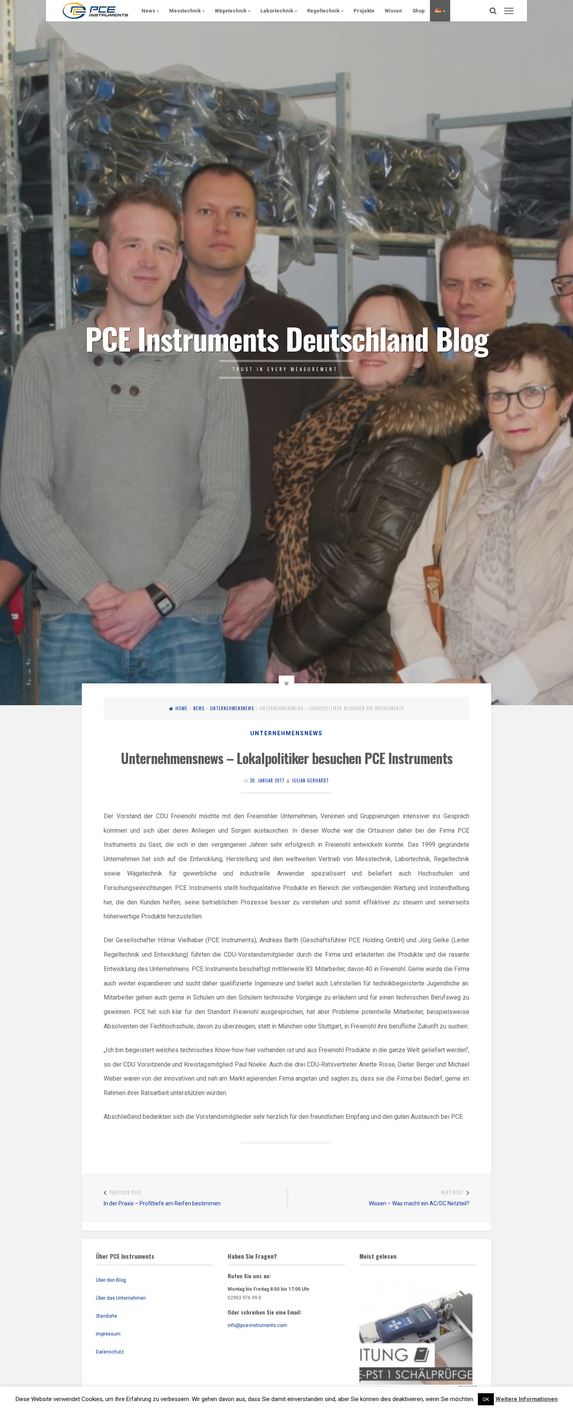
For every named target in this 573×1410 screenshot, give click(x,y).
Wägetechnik (230, 11)
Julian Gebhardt (310, 780)
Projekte (364, 11)
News (148, 11)
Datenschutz (110, 1352)
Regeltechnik (323, 11)
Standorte (106, 1316)
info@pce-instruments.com (257, 1325)
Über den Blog (111, 1280)
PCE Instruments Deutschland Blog (286, 338)
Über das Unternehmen (121, 1298)
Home (181, 708)
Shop (418, 11)
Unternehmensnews (232, 708)
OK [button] (486, 1399)
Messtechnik (185, 11)
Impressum (108, 1334)
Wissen (393, 11)
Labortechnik (276, 11)
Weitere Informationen (526, 1399)
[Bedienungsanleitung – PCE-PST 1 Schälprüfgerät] (415, 1328)
